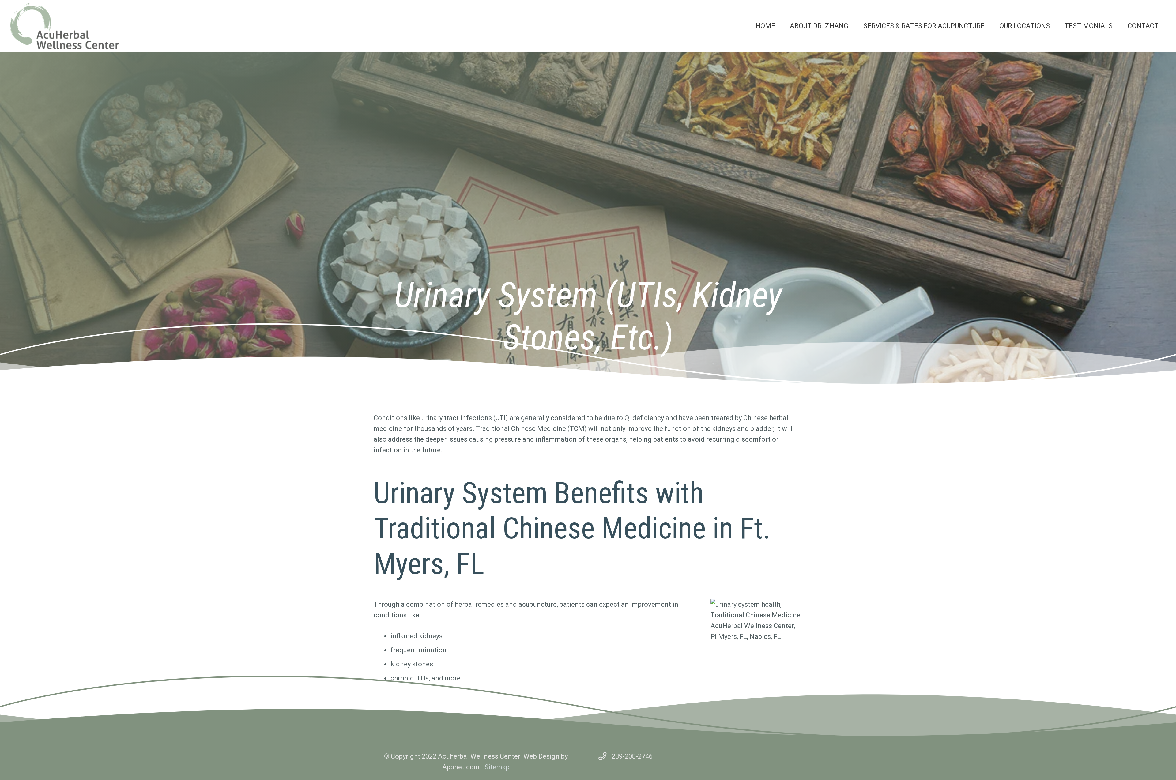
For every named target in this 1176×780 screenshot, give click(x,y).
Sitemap (497, 767)
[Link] (64, 26)
